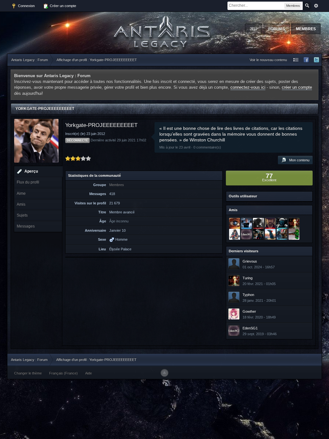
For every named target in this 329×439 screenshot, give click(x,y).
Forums (276, 29)
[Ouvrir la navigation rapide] (296, 60)
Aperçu (31, 171)
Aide (88, 373)
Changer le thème (28, 373)
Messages (26, 226)
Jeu (253, 29)
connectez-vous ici (247, 87)
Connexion (26, 6)
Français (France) (63, 373)
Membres (306, 29)
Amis (21, 204)
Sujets (22, 215)
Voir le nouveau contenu (268, 60)
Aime (21, 193)
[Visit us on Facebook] (306, 60)
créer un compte (297, 87)
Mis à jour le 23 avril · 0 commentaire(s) (190, 147)
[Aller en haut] (164, 373)
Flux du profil (28, 182)
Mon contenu (297, 160)
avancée (316, 6)
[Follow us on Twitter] (316, 60)
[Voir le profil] (233, 263)
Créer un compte (62, 6)
